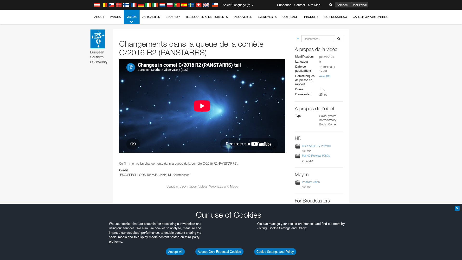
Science (342, 5)
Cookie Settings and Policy (275, 252)
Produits (311, 17)
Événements (267, 17)
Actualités (151, 17)
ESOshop (173, 17)
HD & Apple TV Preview (316, 146)
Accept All (175, 252)
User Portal (359, 5)
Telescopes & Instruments (207, 17)
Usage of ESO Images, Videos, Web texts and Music (202, 186)
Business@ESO (335, 17)
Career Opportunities (370, 17)
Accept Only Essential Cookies (219, 252)
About (99, 17)
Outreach (290, 17)
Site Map (314, 5)
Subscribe (284, 5)
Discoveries (243, 17)
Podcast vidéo (311, 182)
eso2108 (325, 76)
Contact (299, 5)
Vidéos (132, 17)
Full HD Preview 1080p (316, 155)
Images (115, 17)
